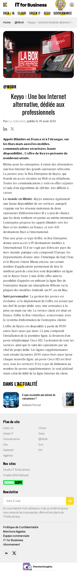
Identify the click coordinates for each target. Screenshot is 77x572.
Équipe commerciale (16, 535)
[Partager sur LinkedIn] (5, 129)
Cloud (22, 13)
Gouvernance (63, 13)
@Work (19, 22)
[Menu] (5, 5)
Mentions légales (14, 531)
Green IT (34, 13)
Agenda (8, 455)
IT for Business (13, 540)
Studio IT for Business (16, 469)
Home (7, 22)
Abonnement (11, 544)
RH (40, 450)
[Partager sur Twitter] (12, 129)
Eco (40, 444)
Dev (5, 444)
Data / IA (8, 13)
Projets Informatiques (16, 475)
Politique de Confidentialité (20, 527)
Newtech (8, 450)
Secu (47, 13)
